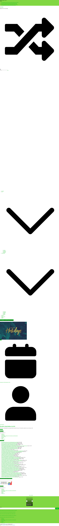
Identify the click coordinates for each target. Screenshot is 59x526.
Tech (2, 438)
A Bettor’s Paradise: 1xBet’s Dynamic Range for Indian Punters (10, 448)
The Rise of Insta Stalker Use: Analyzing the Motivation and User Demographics (12, 475)
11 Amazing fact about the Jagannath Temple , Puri (8, 453)
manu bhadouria (2, 424)
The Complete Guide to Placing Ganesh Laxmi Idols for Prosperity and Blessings (12, 451)
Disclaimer (3, 519)
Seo (2, 191)
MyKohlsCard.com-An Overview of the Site (7, 455)
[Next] (32, 501)
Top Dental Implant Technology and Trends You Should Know (10, 470)
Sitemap (3, 437)
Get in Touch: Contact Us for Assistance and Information (10, 435)
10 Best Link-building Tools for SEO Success (7, 461)
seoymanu (1, 6)
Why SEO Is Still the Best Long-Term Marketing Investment (9, 3)
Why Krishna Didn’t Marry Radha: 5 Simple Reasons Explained (10, 452)
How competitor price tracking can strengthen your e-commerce (10, 4)
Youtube (4, 314)
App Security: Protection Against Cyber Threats (8, 463)
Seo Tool (4, 252)
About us (3, 434)
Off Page (4, 250)
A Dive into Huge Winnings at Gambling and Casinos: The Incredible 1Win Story (12, 460)
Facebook (4, 311)
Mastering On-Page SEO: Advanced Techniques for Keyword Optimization (11, 457)
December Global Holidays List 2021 (7, 426)
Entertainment (3, 316)
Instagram (4, 312)
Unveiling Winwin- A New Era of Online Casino (8, 459)
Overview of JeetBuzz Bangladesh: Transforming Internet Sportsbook (10, 458)
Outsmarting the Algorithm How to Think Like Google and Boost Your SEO (11, 473)
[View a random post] (29, 68)
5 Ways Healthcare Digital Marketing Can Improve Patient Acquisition (10, 446)
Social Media (3, 253)
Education (3, 315)
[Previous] (26, 501)
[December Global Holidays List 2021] (20, 331)
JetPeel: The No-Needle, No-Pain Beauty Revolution (8, 454)
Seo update (4, 251)
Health (2, 317)
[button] (30, 249)
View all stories (31, 495)
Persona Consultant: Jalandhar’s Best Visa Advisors (8, 476)
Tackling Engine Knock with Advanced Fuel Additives (9, 466)
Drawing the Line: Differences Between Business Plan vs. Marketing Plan (11, 464)
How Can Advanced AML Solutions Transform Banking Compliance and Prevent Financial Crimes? (14, 445)
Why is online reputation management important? (8, 465)
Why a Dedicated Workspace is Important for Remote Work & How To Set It (11, 467)
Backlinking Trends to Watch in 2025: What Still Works (9, 5)
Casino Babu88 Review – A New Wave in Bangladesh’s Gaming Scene (11, 472)
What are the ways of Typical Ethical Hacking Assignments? (9, 474)
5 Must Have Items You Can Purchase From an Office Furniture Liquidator (11, 469)
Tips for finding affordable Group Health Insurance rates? (9, 456)
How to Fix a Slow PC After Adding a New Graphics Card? (9, 443)
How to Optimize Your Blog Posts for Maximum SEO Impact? (9, 447)
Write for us (3, 493)
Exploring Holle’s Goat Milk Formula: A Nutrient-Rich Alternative (10, 462)
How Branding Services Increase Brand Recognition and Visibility (10, 2)
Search (1, 507)
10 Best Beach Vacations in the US (6, 449)
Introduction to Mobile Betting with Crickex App (8, 471)
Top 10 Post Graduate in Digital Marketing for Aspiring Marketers (10, 468)
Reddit (4, 313)
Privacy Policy (4, 436)
